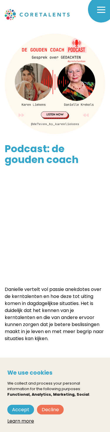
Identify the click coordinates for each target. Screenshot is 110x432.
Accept (20, 409)
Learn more (20, 421)
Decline (50, 409)
